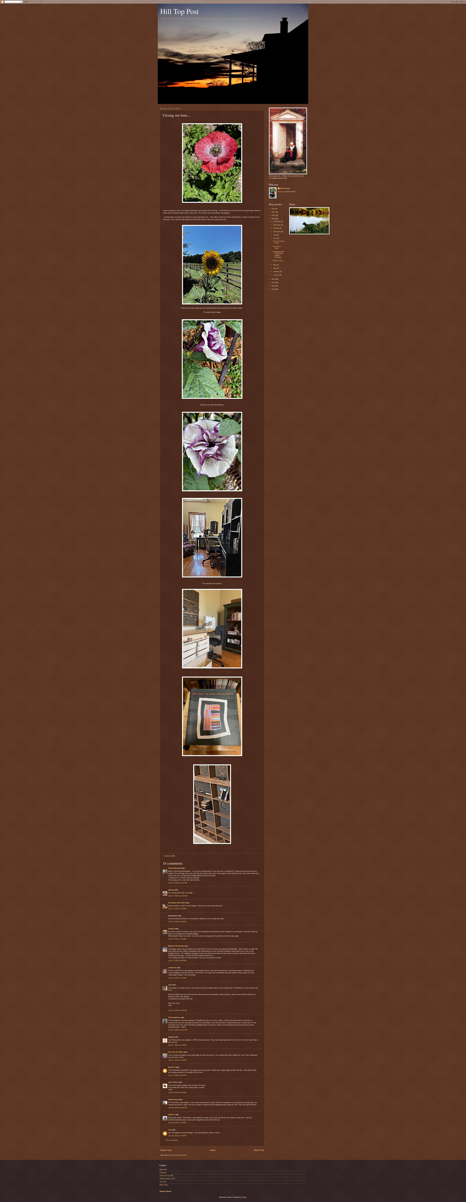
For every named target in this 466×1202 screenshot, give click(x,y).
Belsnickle (163, 1169)
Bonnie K (171, 1067)
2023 (273, 219)
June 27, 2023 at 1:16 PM (177, 1045)
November (277, 225)
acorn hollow (173, 1082)
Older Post (259, 1150)
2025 (273, 212)
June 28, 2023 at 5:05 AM (177, 1092)
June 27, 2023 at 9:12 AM (177, 978)
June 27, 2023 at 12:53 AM (177, 896)
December (277, 221)
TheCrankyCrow (174, 1017)
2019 (273, 289)
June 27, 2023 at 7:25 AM (177, 939)
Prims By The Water (175, 1052)
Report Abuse (165, 1191)
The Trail (163, 1182)
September (277, 232)
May (275, 265)
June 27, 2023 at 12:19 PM (177, 1030)
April (275, 268)
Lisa (169, 1130)
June (275, 238)
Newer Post (165, 1150)
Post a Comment (172, 1140)
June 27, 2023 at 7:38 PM (177, 1060)
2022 (273, 279)
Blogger (243, 1197)
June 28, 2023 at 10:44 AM (177, 1108)
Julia (170, 985)
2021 (273, 282)
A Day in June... (278, 261)
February (276, 271)
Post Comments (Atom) (178, 1155)
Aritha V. (171, 1115)
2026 (273, 209)
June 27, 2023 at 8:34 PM (177, 1075)
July (275, 235)
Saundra (171, 929)
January (276, 275)
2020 (273, 286)
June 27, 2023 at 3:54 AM (177, 909)
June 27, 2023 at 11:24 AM (177, 1010)
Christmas (163, 1172)
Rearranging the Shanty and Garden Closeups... (278, 254)
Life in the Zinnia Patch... (278, 242)
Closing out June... (277, 247)
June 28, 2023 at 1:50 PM (177, 1123)
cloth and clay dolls (166, 1176)
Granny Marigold (174, 868)
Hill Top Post (179, 11)
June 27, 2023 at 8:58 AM (177, 960)
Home (213, 1150)
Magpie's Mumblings (176, 946)
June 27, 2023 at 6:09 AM (177, 922)
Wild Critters (164, 1185)
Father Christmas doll (167, 1179)
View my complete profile (286, 191)
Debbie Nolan (173, 1099)
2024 (273, 215)
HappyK (171, 1037)
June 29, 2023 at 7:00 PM (177, 1136)
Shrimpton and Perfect (176, 903)
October (276, 228)
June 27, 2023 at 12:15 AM (177, 883)
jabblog (171, 890)
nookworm (172, 968)
